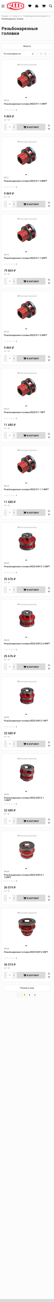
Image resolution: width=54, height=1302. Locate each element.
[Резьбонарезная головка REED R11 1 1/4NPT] (27, 467)
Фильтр (27, 46)
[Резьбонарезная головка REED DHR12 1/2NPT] (27, 544)
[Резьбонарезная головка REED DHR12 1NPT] (27, 698)
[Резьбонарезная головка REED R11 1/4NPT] (27, 81)
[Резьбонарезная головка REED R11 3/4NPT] (27, 313)
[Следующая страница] (35, 995)
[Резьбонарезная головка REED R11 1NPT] (27, 390)
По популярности (12, 54)
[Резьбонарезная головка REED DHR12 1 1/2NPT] (27, 852)
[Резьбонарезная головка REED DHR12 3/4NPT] (27, 621)
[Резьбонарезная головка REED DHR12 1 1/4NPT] (27, 775)
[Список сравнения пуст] (37, 6)
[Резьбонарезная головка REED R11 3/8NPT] (27, 159)
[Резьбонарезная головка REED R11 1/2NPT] (27, 236)
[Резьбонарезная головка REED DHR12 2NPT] (27, 930)
